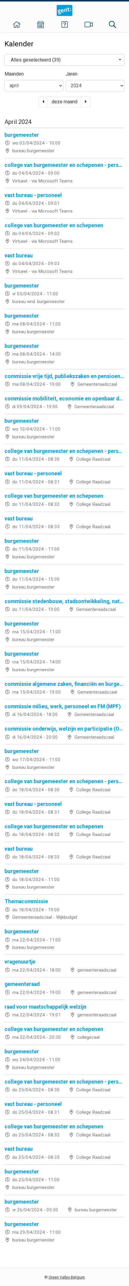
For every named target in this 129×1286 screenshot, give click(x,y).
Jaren (71, 74)
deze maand (64, 102)
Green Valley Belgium (67, 1277)
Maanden (14, 74)
